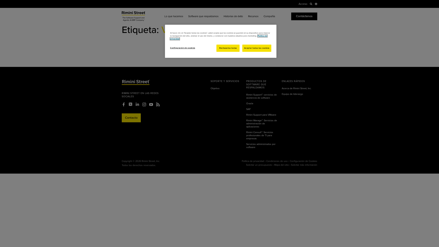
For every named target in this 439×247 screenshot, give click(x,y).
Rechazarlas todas (228, 48)
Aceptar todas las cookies (256, 48)
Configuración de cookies (182, 48)
